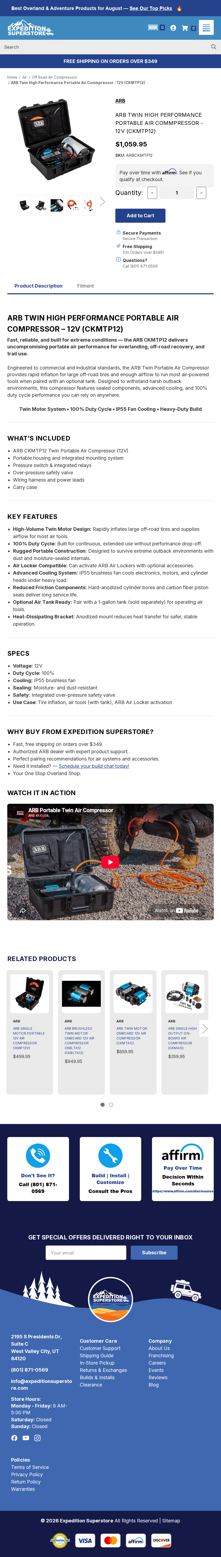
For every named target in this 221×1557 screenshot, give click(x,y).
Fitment (85, 286)
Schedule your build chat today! (94, 766)
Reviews (158, 1377)
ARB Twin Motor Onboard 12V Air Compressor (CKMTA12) (131, 1035)
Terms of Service (30, 1467)
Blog (154, 1385)
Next (102, 201)
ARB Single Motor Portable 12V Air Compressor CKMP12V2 (29, 1038)
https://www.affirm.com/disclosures (183, 1191)
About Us (159, 1348)
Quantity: (129, 192)
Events (156, 1370)
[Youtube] (26, 1438)
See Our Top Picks (151, 8)
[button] (156, 27)
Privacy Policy (27, 1474)
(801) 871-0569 (29, 1370)
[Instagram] (37, 1438)
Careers (157, 1363)
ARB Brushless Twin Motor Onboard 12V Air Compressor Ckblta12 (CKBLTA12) (80, 1040)
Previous (10, 201)
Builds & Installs (97, 1377)
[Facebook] (14, 1438)
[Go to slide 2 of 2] (111, 1105)
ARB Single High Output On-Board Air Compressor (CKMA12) (182, 1038)
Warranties (23, 1489)
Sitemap (171, 1520)
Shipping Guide (96, 1355)
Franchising (161, 1355)
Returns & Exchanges (103, 1370)
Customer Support (100, 1348)
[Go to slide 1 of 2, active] (103, 1105)
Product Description (39, 286)
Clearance (91, 1385)
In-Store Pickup (97, 1363)
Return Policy (26, 1482)
